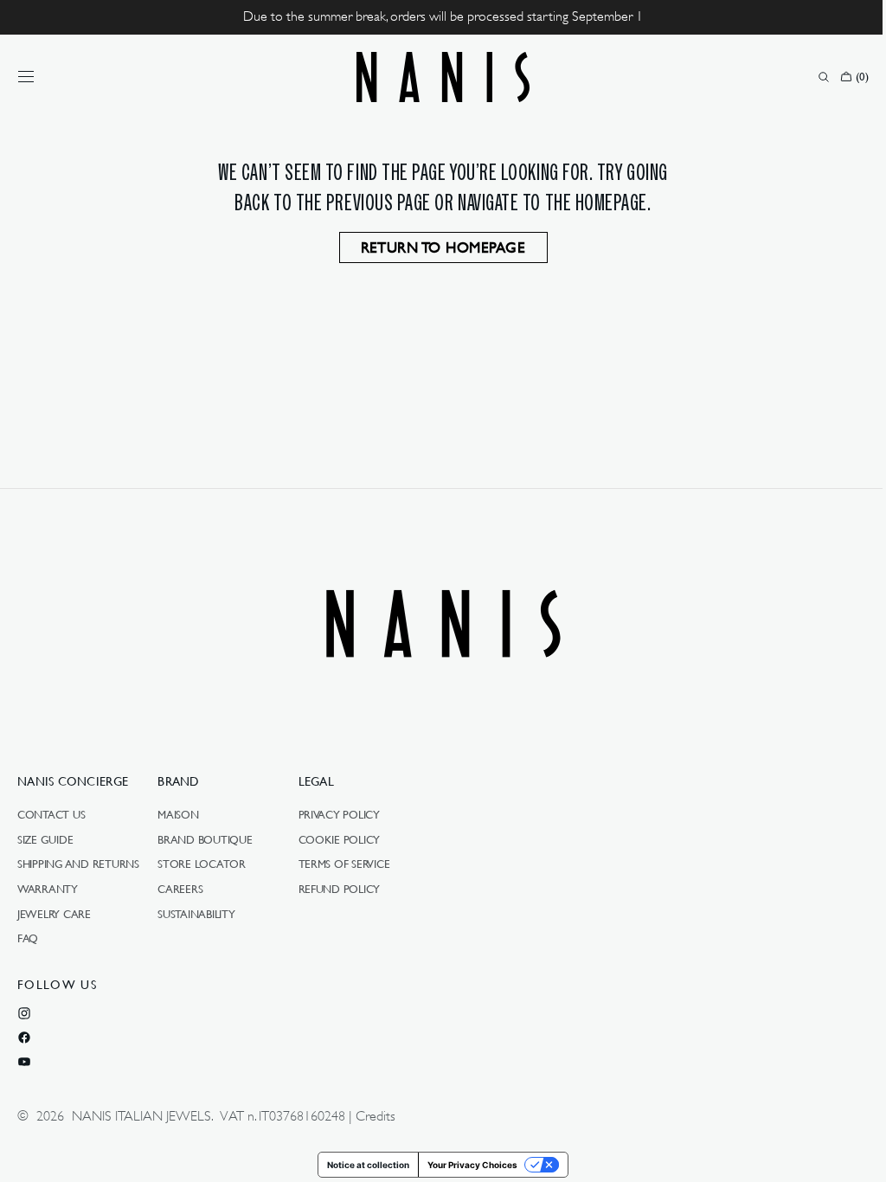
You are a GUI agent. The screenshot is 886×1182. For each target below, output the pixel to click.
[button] (26, 77)
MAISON (177, 815)
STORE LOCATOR (201, 863)
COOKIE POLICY (340, 839)
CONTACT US (51, 815)
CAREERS (179, 888)
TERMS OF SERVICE (344, 863)
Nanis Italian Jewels (141, 1116)
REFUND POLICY (340, 888)
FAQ (27, 938)
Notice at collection (362, 1165)
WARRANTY (47, 888)
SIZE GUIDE (45, 839)
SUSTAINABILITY (195, 914)
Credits (375, 1116)
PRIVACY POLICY (339, 815)
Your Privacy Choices (466, 1165)
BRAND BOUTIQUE (204, 839)
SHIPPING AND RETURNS (78, 863)
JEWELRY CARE (54, 914)
